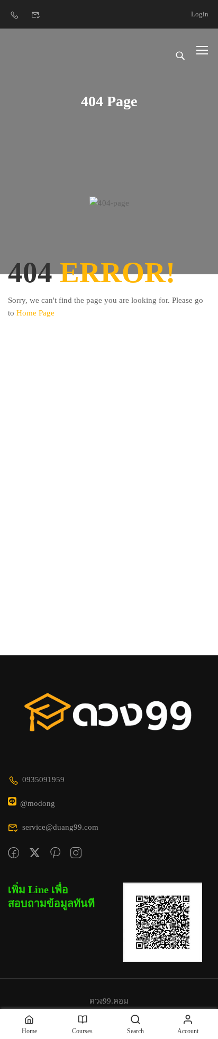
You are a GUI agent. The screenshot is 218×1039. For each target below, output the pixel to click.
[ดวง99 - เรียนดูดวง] (42, 49)
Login (199, 14)
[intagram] (75, 853)
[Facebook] (13, 853)
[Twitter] (34, 853)
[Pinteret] (55, 853)
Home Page (35, 313)
